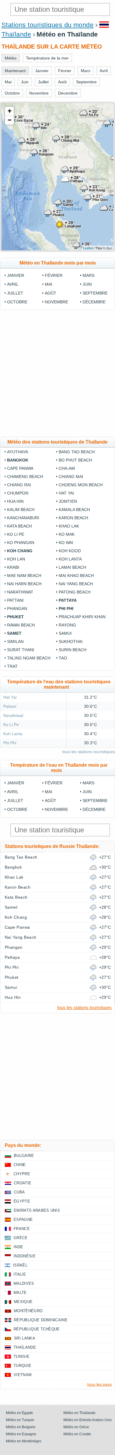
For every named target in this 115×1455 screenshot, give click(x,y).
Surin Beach (72, 649)
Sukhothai (71, 641)
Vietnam (23, 1375)
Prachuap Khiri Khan (82, 616)
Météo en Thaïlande (79, 1413)
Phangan (17, 608)
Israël (20, 1265)
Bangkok (17, 460)
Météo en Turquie (20, 1420)
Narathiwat (20, 592)
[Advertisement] (57, 373)
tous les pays (99, 1384)
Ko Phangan (20, 542)
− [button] (10, 120)
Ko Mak (67, 534)
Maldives (24, 1283)
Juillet (15, 293)
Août (50, 293)
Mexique (23, 1301)
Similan (15, 641)
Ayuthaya (17, 451)
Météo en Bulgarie (20, 1427)
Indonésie (25, 1256)
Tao (63, 658)
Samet (14, 633)
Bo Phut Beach (75, 460)
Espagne (23, 1219)
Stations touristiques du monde (47, 25)
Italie (20, 1274)
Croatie (22, 1183)
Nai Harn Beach (24, 583)
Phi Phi (66, 608)
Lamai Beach (72, 567)
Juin (87, 284)
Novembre (56, 302)
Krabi (13, 567)
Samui (65, 633)
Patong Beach (75, 592)
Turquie (22, 1365)
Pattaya (68, 600)
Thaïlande (16, 34)
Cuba (19, 1192)
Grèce (21, 1238)
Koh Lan (16, 559)
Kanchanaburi (23, 517)
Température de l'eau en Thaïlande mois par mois (59, 768)
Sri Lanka (24, 1338)
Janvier (15, 275)
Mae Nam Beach (24, 575)
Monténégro (28, 1311)
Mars (88, 275)
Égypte (22, 1201)
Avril (13, 284)
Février (54, 275)
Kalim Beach (20, 509)
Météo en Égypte (19, 1413)
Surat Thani (20, 649)
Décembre (94, 302)
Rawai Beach (21, 625)
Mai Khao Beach (76, 575)
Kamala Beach (74, 509)
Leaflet (88, 248)
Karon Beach (73, 517)
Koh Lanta (70, 559)
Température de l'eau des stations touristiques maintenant (59, 684)
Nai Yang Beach (76, 583)
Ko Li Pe (15, 534)
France (22, 1228)
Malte (20, 1292)
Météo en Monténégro (23, 1441)
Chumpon (17, 493)
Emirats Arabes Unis (37, 1210)
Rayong (67, 625)
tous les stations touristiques (88, 751)
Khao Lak (69, 526)
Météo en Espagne (21, 1434)
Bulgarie (24, 1155)
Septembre (95, 293)
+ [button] (10, 111)
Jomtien (68, 501)
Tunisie (21, 1356)
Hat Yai (66, 493)
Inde (18, 1247)
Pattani (15, 600)
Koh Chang (19, 550)
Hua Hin (15, 501)
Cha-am (67, 468)
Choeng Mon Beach (81, 484)
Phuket (15, 616)
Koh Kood (70, 550)
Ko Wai (66, 542)
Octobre (17, 302)
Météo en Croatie (77, 1434)
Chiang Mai (71, 476)
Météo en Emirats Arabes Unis (87, 1420)
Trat (12, 666)
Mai (48, 284)
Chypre (22, 1174)
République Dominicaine (41, 1320)
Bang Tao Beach (77, 451)
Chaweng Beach (25, 476)
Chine (20, 1165)
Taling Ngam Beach (28, 658)
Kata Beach (19, 526)
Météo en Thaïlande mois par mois (57, 262)
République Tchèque (37, 1329)
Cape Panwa (20, 468)
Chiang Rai (19, 484)
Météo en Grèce (76, 1427)
